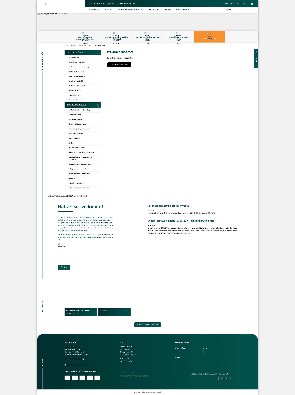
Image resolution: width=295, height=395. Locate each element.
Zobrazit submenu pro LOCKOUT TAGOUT (98, 138)
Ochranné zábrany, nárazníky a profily (81, 152)
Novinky (71, 143)
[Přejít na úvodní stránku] (61, 6)
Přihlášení (228, 3)
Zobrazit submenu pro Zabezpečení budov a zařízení (98, 188)
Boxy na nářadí (74, 57)
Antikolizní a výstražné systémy (79, 110)
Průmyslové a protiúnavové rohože (81, 164)
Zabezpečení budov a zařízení (79, 188)
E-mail (205, 348)
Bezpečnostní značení (76, 119)
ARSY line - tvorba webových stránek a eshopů (147, 392)
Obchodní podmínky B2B (72, 349)
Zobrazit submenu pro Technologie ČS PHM (98, 52)
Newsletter (153, 10)
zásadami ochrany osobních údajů (220, 374)
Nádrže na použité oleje (77, 76)
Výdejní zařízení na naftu (77, 100)
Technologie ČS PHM (85, 45)
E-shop (73, 45)
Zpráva (177, 357)
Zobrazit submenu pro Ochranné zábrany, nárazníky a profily (98, 152)
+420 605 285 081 (96, 3)
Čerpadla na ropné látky (77, 62)
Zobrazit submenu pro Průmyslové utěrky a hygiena (98, 169)
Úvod (66, 45)
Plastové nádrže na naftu (77, 86)
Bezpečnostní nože (75, 115)
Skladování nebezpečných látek (79, 174)
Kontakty (167, 10)
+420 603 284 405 (108, 3)
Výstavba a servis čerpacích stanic (131, 10)
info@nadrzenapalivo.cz (127, 3)
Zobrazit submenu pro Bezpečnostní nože (98, 115)
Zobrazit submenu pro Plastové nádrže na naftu (98, 86)
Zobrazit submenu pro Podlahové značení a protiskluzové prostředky (98, 157)
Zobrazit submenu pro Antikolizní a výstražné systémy (98, 110)
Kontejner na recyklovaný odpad (80, 67)
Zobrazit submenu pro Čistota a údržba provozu (98, 124)
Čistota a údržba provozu (77, 124)
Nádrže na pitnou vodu (76, 72)
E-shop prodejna (182, 10)
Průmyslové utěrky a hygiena (78, 169)
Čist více (64, 267)
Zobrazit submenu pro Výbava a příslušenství (98, 105)
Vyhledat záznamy (252, 10)
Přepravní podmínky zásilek (73, 347)
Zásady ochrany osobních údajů (74, 359)
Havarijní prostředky (76, 134)
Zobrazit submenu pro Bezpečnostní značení (98, 119)
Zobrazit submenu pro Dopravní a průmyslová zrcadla (98, 129)
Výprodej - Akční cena (76, 183)
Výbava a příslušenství (76, 105)
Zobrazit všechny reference (147, 325)
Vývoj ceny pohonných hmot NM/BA (76, 355)
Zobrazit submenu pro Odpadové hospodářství (98, 148)
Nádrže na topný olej (76, 81)
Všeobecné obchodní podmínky (74, 352)
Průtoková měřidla (75, 90)
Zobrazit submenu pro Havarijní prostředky (98, 134)
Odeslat (224, 378)
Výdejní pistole (74, 95)
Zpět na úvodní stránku (119, 65)
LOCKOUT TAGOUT (75, 138)
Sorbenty (72, 178)
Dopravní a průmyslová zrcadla (79, 129)
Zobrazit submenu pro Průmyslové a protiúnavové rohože (98, 164)
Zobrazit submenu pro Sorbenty (98, 178)
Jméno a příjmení (180, 348)
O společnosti (94, 10)
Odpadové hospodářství (77, 148)
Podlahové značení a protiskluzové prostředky (80, 158)
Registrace (241, 3)
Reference (108, 10)
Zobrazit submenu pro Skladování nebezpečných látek (98, 174)
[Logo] (79, 365)
